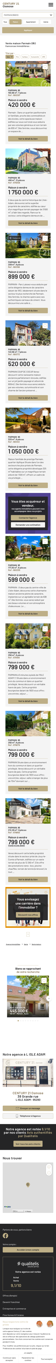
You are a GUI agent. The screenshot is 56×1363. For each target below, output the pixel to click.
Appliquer (28, 30)
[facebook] (5, 1235)
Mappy (29, 1211)
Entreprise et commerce (14, 1308)
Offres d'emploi (10, 1295)
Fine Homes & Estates (13, 1315)
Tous (5, 22)
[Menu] (51, 4)
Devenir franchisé (11, 1302)
